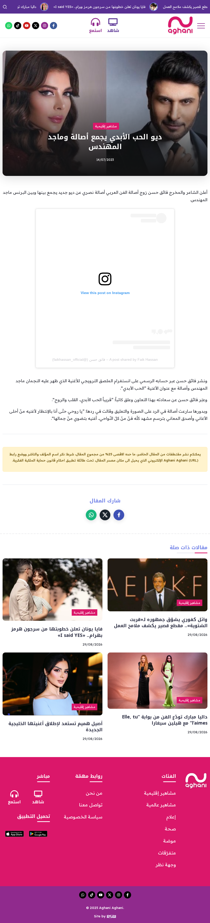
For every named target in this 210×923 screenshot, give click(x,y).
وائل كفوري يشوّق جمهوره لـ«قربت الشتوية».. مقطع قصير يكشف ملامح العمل (160, 622)
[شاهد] (113, 22)
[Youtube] (26, 25)
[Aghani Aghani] (180, 25)
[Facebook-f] (53, 25)
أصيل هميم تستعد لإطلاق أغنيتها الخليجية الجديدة (55, 726)
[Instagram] (44, 25)
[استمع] (95, 22)
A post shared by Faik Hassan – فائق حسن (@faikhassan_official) (105, 359)
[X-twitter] (35, 25)
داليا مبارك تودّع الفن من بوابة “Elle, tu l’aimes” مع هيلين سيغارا (164, 720)
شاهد (113, 31)
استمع (95, 31)
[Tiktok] (17, 25)
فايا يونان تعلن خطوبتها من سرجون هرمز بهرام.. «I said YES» (82, 7)
